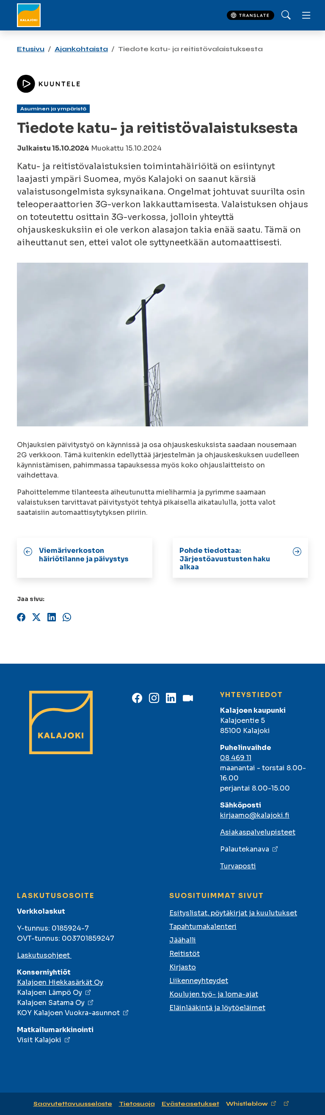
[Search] (286, 15)
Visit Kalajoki (39, 1039)
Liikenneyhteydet (198, 980)
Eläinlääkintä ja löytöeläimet (217, 1007)
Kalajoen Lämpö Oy (49, 992)
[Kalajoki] (29, 15)
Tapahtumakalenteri (203, 926)
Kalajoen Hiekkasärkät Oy (60, 982)
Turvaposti (238, 866)
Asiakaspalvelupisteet (257, 832)
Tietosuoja (137, 1103)
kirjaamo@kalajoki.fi (254, 815)
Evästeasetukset (190, 1103)
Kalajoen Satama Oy (51, 1002)
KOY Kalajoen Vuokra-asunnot (68, 1012)
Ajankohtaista (81, 49)
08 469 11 (235, 757)
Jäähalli (182, 940)
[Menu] (306, 15)
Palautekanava (244, 849)
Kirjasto (182, 967)
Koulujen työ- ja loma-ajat (213, 994)
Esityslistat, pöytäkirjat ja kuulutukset (233, 913)
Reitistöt (184, 953)
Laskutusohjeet (44, 955)
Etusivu (30, 49)
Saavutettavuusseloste (72, 1103)
